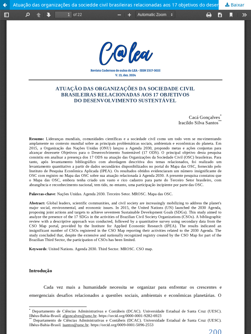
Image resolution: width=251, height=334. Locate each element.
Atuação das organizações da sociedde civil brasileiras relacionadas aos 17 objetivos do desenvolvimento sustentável (132, 5)
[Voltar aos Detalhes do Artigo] (5, 5)
